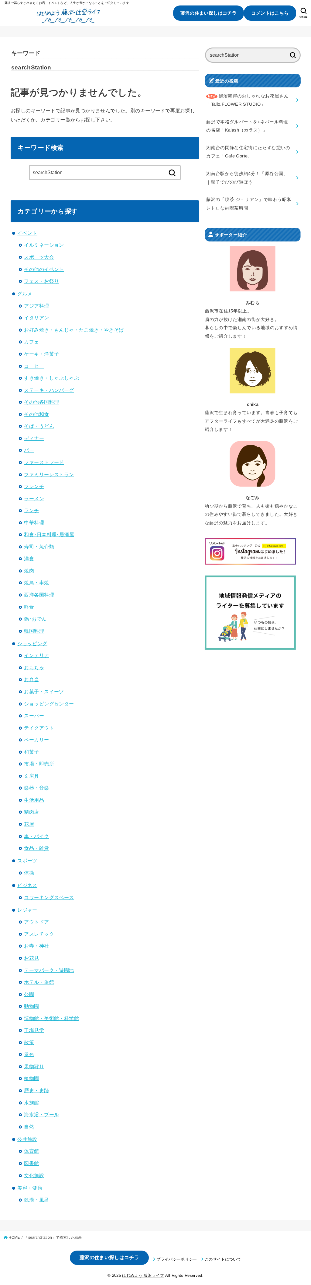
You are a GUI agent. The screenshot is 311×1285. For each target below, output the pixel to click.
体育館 (31, 1151)
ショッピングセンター (49, 703)
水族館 (31, 1102)
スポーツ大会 (39, 257)
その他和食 (36, 414)
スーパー (34, 715)
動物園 (31, 1006)
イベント (27, 233)
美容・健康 (29, 1188)
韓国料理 (34, 631)
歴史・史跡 (36, 1090)
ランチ (31, 510)
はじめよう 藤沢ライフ (143, 1275)
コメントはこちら (270, 13)
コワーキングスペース (49, 897)
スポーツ (27, 860)
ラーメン (34, 498)
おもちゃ (34, 667)
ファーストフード (44, 462)
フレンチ (34, 486)
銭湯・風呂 (36, 1199)
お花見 (31, 958)
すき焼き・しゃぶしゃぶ (51, 378)
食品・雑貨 (36, 848)
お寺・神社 (36, 946)
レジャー (27, 910)
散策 (29, 1042)
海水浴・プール (41, 1114)
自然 (29, 1126)
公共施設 (27, 1139)
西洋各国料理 (39, 594)
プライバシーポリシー (176, 1259)
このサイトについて (223, 1259)
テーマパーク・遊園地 (49, 970)
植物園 (31, 1078)
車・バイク (36, 836)
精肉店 (31, 812)
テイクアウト (39, 728)
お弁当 (31, 679)
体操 (29, 872)
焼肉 (29, 570)
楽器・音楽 (36, 787)
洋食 (29, 558)
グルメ (24, 293)
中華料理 (34, 522)
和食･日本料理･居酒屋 (49, 534)
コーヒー (34, 366)
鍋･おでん (35, 618)
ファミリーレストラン (49, 474)
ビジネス (27, 885)
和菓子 (31, 752)
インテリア (36, 655)
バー (29, 450)
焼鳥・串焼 (36, 582)
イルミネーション (44, 245)
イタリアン (36, 317)
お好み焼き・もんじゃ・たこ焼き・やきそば (74, 330)
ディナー (34, 438)
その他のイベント (44, 269)
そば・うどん (39, 426)
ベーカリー (36, 739)
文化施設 (34, 1175)
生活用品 (34, 800)
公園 (29, 994)
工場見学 (34, 1030)
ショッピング (32, 643)
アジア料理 (36, 305)
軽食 (29, 607)
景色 (29, 1054)
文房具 (31, 776)
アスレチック (39, 934)
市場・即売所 (39, 763)
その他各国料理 (41, 402)
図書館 (31, 1163)
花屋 (29, 824)
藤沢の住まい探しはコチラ (208, 13)
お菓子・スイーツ (44, 691)
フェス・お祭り (41, 281)
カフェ (31, 341)
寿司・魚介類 (39, 546)
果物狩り (34, 1066)
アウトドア (36, 921)
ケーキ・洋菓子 (41, 354)
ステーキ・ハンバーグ (49, 390)
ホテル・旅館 (39, 982)
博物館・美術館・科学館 (51, 1018)
